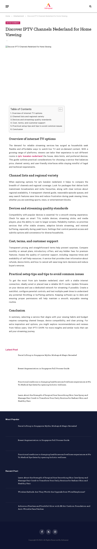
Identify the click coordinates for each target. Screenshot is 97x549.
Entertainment (13, 23)
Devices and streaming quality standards (32, 119)
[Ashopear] (48, 6)
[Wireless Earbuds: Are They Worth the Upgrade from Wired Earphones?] (11, 495)
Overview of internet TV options (27, 113)
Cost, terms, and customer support (29, 123)
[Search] (90, 6)
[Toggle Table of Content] (59, 109)
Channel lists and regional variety (28, 116)
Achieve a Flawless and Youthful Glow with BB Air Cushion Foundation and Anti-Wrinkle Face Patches (54, 507)
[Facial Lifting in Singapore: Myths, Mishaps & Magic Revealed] (11, 359)
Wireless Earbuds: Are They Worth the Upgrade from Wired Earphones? (51, 492)
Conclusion (18, 129)
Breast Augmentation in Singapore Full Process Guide (43, 368)
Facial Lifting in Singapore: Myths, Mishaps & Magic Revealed (47, 355)
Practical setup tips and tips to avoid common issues (37, 126)
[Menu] (7, 6)
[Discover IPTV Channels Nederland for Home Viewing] (48, 73)
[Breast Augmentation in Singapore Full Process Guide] (11, 372)
